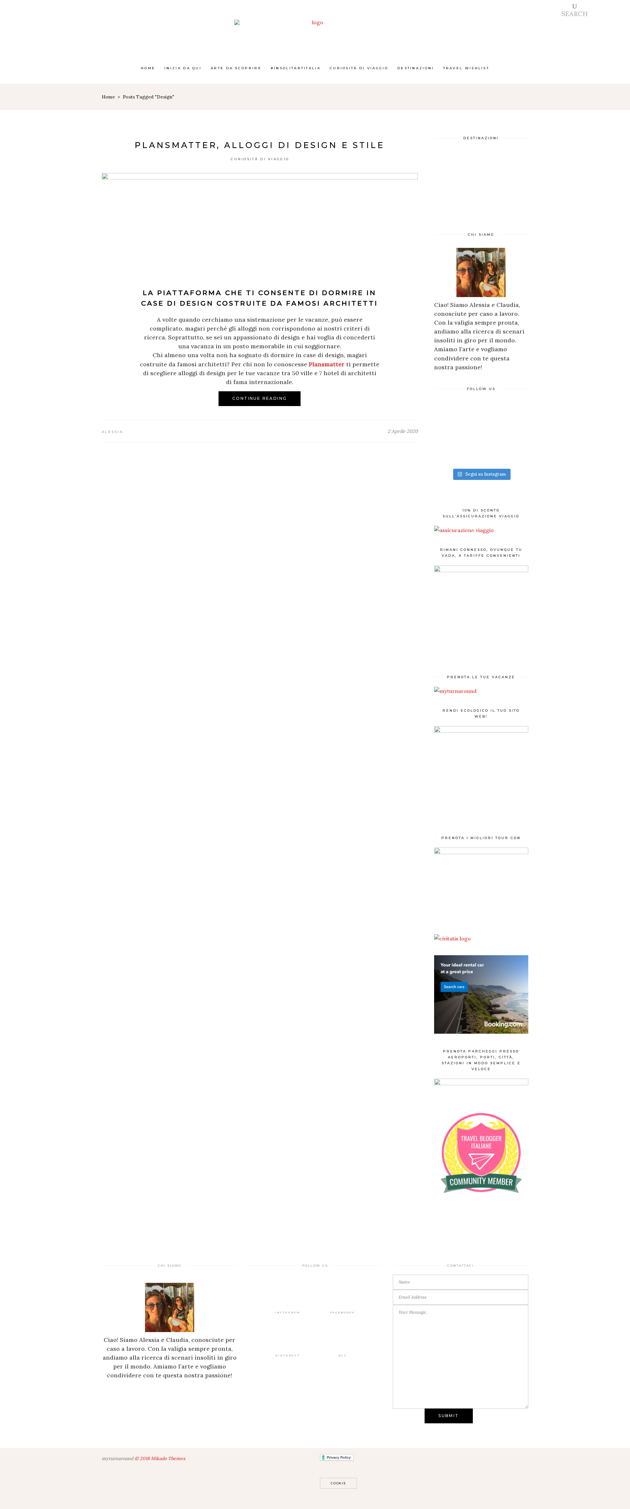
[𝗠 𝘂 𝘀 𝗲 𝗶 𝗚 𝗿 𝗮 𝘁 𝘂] (505, 450)
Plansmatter (327, 364)
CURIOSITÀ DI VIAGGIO (260, 159)
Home (108, 97)
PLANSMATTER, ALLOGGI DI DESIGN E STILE (260, 145)
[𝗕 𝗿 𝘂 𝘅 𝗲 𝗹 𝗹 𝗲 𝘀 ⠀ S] (505, 422)
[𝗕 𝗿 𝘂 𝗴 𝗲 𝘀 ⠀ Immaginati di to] (457, 422)
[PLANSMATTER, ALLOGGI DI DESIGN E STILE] (260, 222)
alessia (112, 432)
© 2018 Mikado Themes (160, 1458)
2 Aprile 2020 (403, 431)
